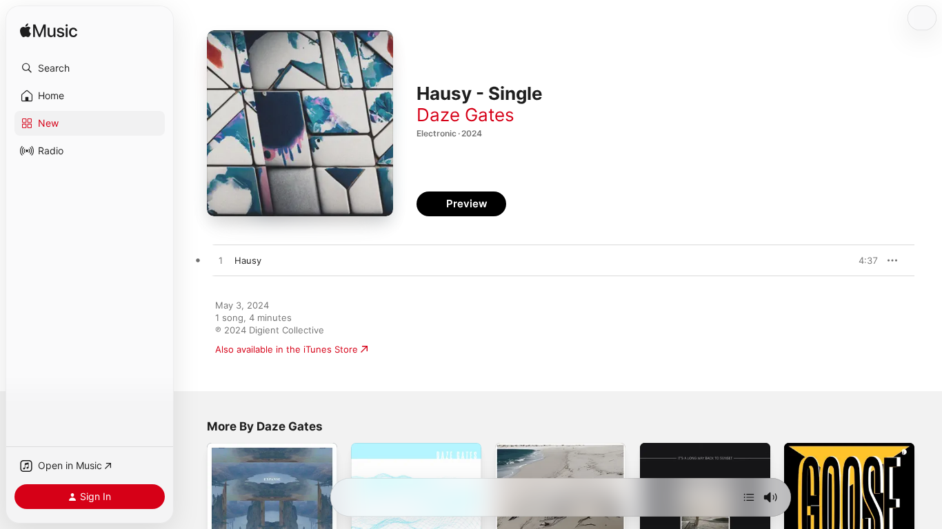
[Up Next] (749, 497)
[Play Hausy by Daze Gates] (220, 261)
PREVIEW (863, 260)
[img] (48, 31)
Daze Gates (465, 114)
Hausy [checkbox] (247, 260)
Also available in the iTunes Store (286, 349)
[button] (89, 68)
